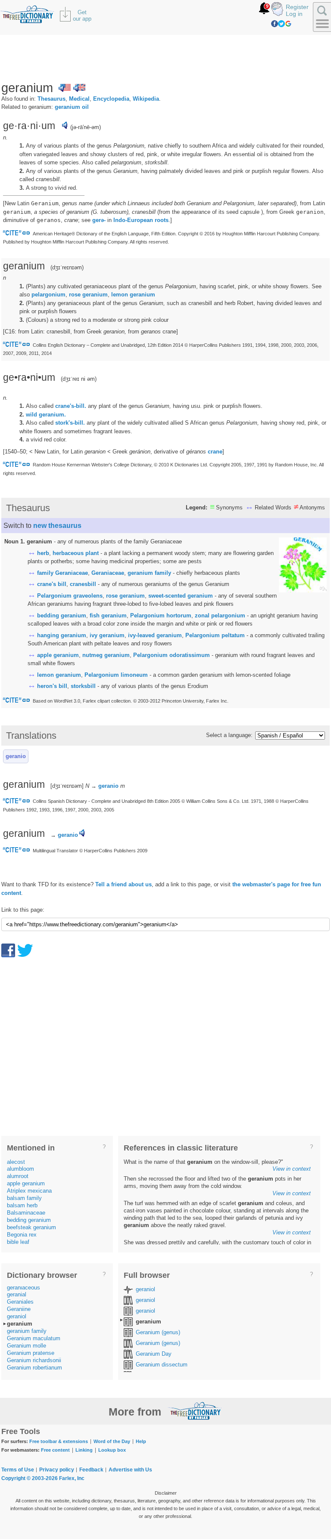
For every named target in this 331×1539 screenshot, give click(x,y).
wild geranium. (46, 414)
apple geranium (58, 655)
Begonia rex (22, 1234)
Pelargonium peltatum (215, 635)
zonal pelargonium (220, 615)
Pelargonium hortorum (160, 615)
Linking (84, 1450)
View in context (291, 1169)
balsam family (24, 1198)
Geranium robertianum (34, 1367)
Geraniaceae (107, 573)
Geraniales (20, 1301)
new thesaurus (57, 525)
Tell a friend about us (123, 884)
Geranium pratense (30, 1353)
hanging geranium (61, 635)
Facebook (274, 23)
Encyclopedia (111, 99)
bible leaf (18, 1242)
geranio (16, 756)
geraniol (16, 1316)
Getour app (82, 15)
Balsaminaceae (26, 1212)
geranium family (149, 573)
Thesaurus (51, 99)
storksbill (83, 686)
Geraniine (19, 1309)
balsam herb (22, 1205)
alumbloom (20, 1169)
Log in (294, 14)
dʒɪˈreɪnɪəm (67, 267)
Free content (55, 1450)
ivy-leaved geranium (155, 635)
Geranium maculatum (33, 1338)
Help (141, 1441)
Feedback (91, 1470)
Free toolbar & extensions (58, 1441)
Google (288, 23)
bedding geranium (61, 615)
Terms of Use (17, 1470)
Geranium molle (26, 1345)
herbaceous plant (76, 553)
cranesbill (83, 584)
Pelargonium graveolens (70, 595)
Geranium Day (154, 1354)
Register (297, 6)
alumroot (17, 1176)
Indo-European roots (141, 220)
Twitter (281, 23)
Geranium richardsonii (34, 1360)
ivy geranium (107, 635)
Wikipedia (146, 99)
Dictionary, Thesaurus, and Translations (194, 1411)
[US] (65, 88)
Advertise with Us (130, 1470)
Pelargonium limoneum (116, 675)
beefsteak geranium (31, 1227)
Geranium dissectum (161, 1364)
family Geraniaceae (62, 573)
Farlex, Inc (71, 1478)
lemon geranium (133, 294)
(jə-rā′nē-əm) (85, 127)
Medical (79, 99)
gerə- (99, 220)
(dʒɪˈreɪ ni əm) (79, 379)
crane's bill (51, 584)
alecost (16, 1162)
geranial (16, 1294)
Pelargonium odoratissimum (171, 655)
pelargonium (48, 294)
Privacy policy (56, 1470)
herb (43, 553)
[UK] (79, 88)
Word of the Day (112, 1441)
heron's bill (52, 686)
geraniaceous (23, 1287)
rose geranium (88, 294)
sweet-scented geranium (180, 595)
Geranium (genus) (158, 1332)
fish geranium (108, 615)
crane (215, 451)
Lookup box (112, 1450)
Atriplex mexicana (29, 1190)
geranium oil (72, 107)
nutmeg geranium (106, 655)
